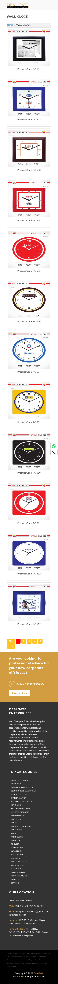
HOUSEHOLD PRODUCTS (21, 801)
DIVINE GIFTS (16, 784)
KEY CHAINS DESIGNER (20, 808)
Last (11, 646)
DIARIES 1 (15, 879)
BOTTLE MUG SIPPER (19, 862)
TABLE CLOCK (17, 837)
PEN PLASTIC (16, 830)
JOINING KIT (16, 858)
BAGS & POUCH (17, 869)
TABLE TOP (15, 840)
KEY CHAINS (16, 805)
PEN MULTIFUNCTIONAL (21, 826)
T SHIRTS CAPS (17, 847)
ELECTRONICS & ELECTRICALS (23, 791)
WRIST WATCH (17, 854)
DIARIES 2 (15, 883)
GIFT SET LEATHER (18, 798)
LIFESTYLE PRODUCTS (20, 812)
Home (10, 25)
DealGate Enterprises (20, 900)
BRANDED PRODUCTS (20, 780)
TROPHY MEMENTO (19, 876)
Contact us (19, 693)
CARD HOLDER (17, 865)
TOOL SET (15, 844)
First (11, 641)
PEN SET (14, 833)
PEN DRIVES (16, 819)
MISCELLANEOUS (18, 815)
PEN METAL (16, 823)
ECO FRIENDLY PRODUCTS (22, 787)
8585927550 (32, 684)
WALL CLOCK (16, 851)
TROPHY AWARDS (18, 872)
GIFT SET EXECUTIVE (19, 794)
